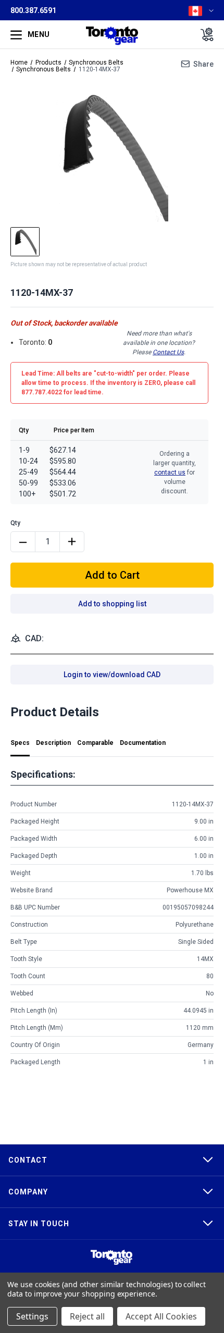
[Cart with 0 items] (204, 34)
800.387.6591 (33, 10)
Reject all (87, 1316)
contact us (169, 472)
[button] (111, 1257)
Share (203, 64)
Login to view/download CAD (112, 674)
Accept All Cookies (161, 1316)
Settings (32, 1316)
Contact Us (168, 352)
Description (53, 742)
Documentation (143, 742)
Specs (20, 742)
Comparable (95, 742)
